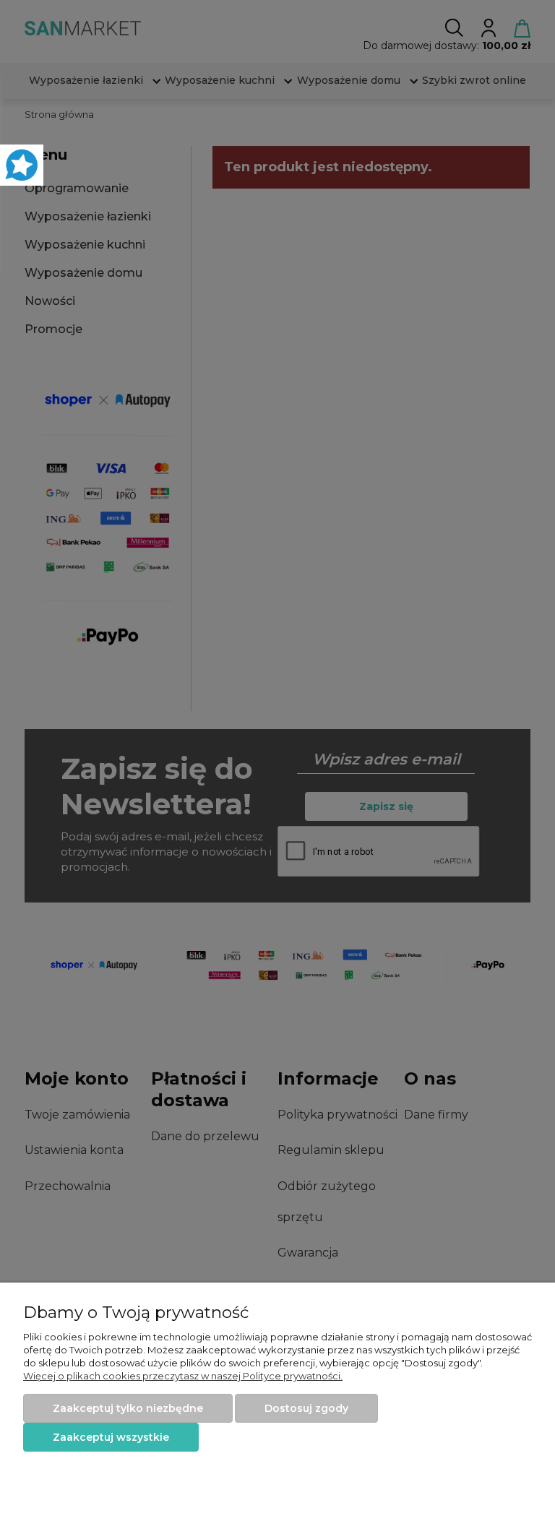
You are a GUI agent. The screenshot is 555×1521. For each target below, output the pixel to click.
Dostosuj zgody (306, 1408)
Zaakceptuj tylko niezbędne (128, 1408)
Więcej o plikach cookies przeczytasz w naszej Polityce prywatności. (183, 1376)
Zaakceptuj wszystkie (111, 1437)
